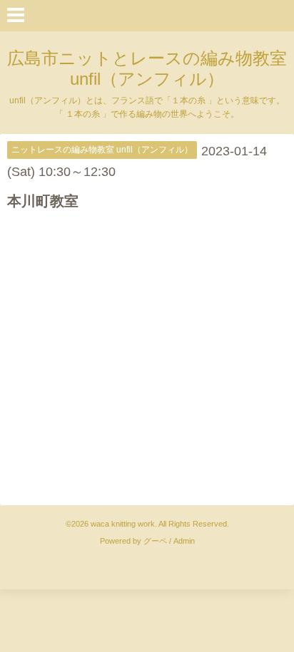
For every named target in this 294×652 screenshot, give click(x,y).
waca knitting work (123, 523)
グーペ (155, 541)
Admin (184, 541)
